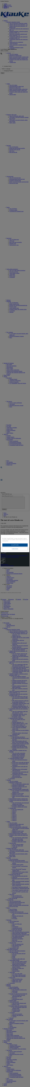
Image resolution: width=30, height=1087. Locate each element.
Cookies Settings (15, 548)
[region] (15, 543)
